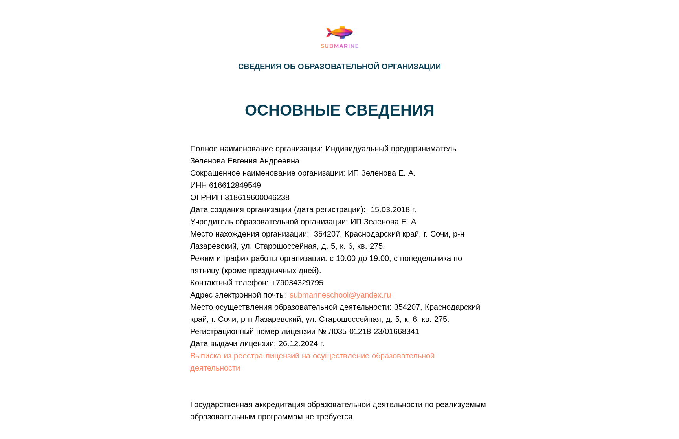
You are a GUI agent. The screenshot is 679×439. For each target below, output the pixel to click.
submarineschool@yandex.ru (340, 294)
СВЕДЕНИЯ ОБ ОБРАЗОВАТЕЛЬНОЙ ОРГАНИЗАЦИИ (339, 66)
